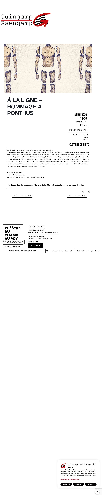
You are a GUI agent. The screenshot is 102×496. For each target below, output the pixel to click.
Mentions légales (14, 250)
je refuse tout (78, 484)
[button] (83, 191)
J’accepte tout (66, 484)
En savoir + (91, 484)
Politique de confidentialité (28, 250)
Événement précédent (23, 196)
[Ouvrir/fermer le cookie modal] (97, 491)
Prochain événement (76, 196)
